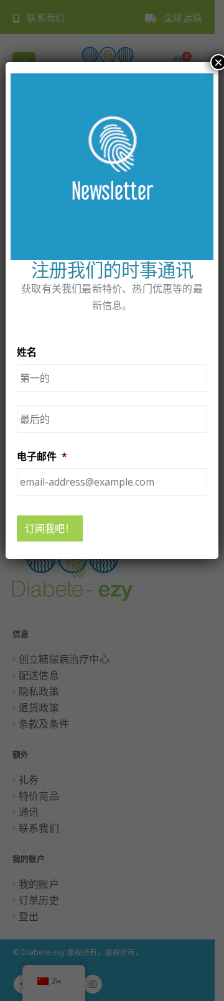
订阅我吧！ (50, 528)
